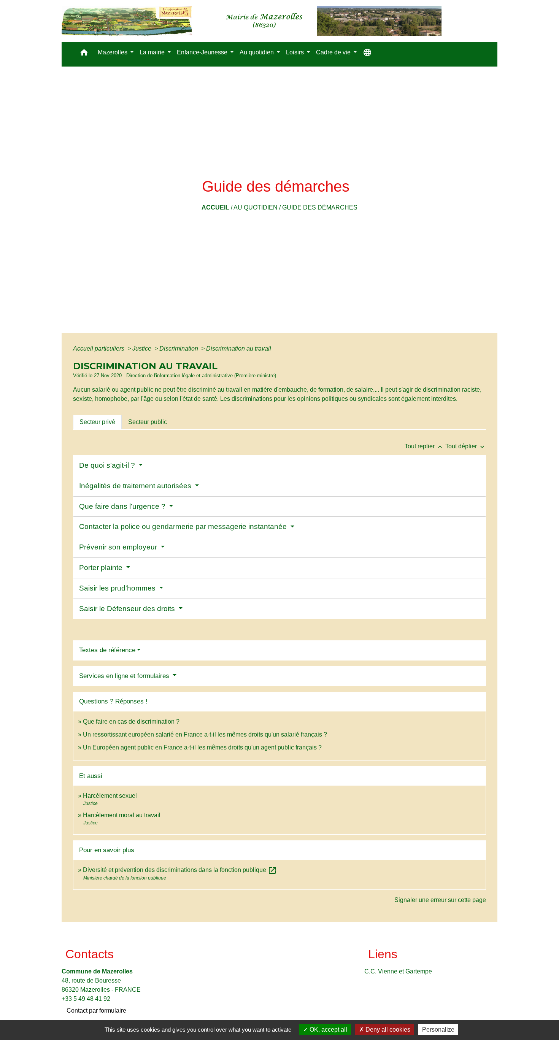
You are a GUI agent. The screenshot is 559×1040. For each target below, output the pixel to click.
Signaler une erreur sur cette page (440, 900)
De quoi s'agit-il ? (108, 465)
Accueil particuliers (99, 348)
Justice (142, 348)
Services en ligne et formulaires (125, 676)
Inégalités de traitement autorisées (136, 486)
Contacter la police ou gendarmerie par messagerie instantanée (184, 526)
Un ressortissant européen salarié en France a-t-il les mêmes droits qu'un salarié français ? (205, 734)
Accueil (215, 207)
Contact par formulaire (96, 1010)
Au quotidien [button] (257, 52)
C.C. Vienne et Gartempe (398, 971)
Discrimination (179, 348)
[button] (84, 54)
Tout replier (424, 446)
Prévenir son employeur (119, 547)
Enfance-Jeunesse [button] (203, 52)
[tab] (97, 422)
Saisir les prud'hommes (118, 588)
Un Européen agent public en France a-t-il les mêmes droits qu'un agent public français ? (202, 747)
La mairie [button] (153, 52)
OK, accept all (327, 1029)
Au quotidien (255, 207)
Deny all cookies (387, 1029)
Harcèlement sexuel (110, 795)
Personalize (438, 1029)
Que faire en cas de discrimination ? (131, 721)
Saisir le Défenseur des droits (128, 609)
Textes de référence (107, 650)
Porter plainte (101, 568)
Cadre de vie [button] (334, 52)
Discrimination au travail (238, 348)
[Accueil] (251, 21)
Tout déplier (465, 446)
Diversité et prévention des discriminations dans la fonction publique (180, 870)
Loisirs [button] (295, 52)
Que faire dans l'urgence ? (123, 506)
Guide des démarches (319, 207)
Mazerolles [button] (113, 52)
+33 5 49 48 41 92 (86, 999)
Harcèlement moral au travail (121, 815)
